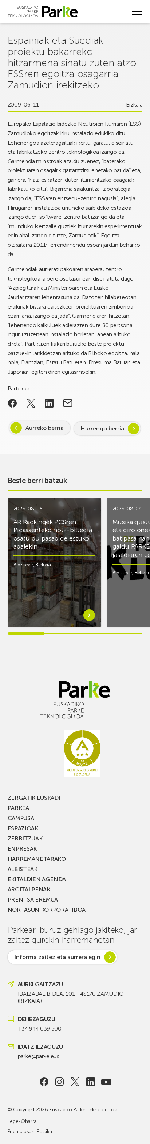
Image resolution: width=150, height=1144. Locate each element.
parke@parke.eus (38, 1056)
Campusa (21, 818)
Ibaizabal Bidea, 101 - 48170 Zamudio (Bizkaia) (71, 997)
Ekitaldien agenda (37, 879)
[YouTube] (106, 1081)
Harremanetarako (37, 858)
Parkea (18, 807)
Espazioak (23, 828)
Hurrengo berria (102, 428)
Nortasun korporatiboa (47, 909)
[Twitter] (75, 1081)
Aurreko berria (44, 427)
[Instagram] (59, 1081)
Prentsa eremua (33, 899)
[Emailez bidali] (68, 403)
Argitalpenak (29, 889)
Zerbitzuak (25, 838)
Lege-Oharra (22, 1121)
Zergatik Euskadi (34, 797)
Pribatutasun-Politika (30, 1131)
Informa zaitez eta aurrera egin (57, 957)
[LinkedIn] (90, 1081)
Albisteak (23, 565)
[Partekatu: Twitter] (31, 403)
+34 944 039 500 (40, 1028)
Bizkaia (134, 104)
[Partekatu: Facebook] (12, 403)
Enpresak (22, 848)
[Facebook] (44, 1081)
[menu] (137, 12)
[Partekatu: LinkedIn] (49, 403)
